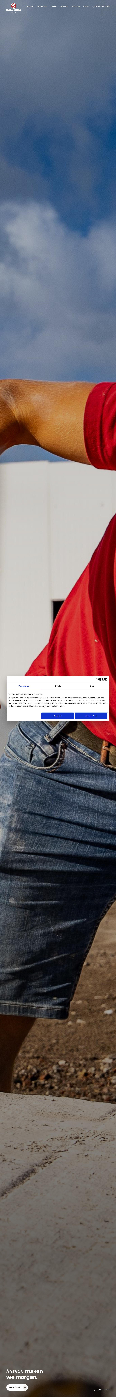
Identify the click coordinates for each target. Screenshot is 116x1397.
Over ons (30, 6)
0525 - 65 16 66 (102, 7)
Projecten (64, 6)
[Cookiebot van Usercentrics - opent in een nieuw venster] (97, 679)
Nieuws (54, 6)
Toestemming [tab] (24, 686)
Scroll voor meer (103, 1389)
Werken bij (76, 6)
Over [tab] (92, 686)
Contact (86, 6)
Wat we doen (42, 6)
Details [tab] (58, 686)
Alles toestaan (91, 716)
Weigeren (57, 716)
